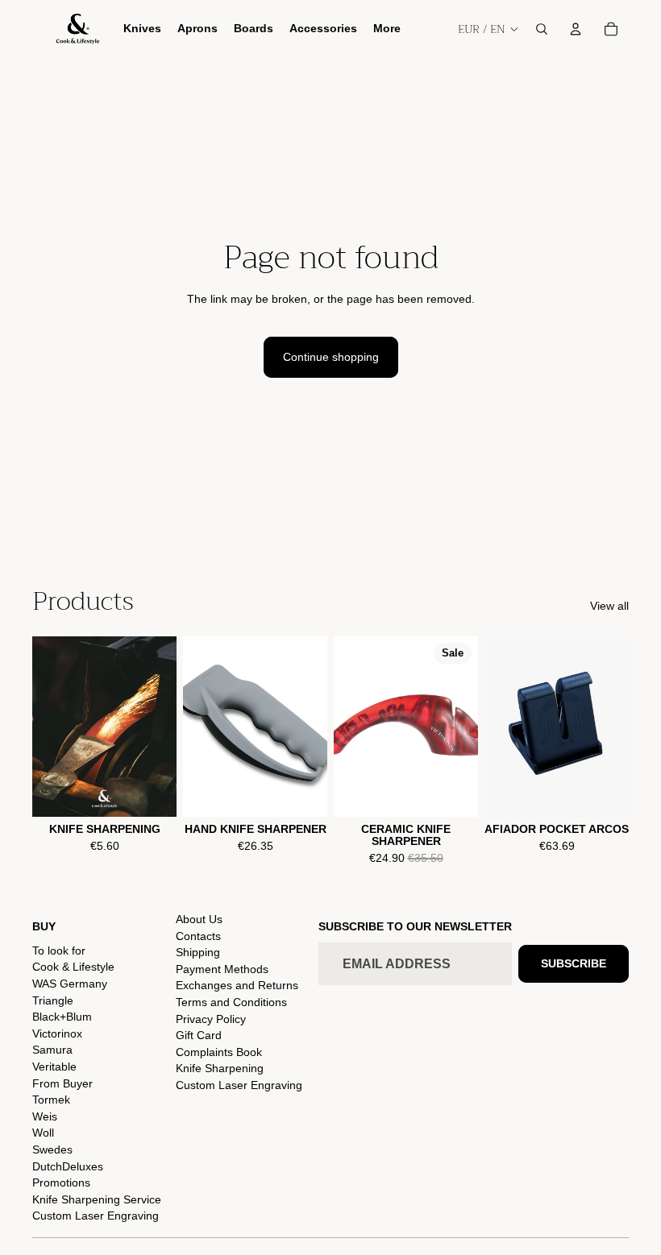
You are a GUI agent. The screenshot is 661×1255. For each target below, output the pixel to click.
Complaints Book (219, 1052)
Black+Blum (62, 1016)
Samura (52, 1049)
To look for (58, 950)
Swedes (52, 1149)
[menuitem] (387, 29)
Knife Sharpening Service (96, 1199)
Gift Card (199, 1035)
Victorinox (57, 1033)
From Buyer (62, 1083)
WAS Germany (69, 983)
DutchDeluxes (67, 1166)
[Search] (541, 29)
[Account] (575, 29)
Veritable (54, 1066)
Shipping (198, 952)
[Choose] (151, 791)
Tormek (51, 1099)
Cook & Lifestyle (73, 966)
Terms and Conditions (231, 1002)
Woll (43, 1132)
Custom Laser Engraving (95, 1215)
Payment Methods (222, 969)
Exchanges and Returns (237, 985)
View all (609, 605)
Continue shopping (331, 356)
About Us (199, 919)
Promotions (61, 1182)
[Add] (302, 791)
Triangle (52, 1000)
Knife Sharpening (220, 1068)
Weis (44, 1116)
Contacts (198, 936)
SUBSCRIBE (573, 963)
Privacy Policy (211, 1019)
